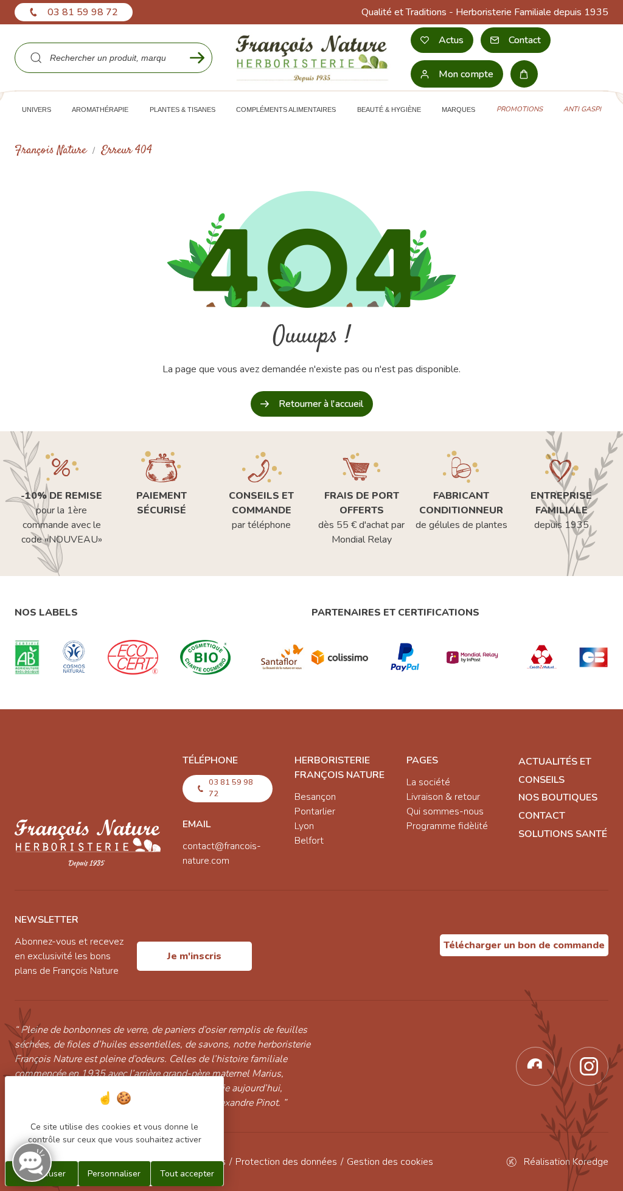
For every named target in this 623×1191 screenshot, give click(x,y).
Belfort (309, 840)
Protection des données (286, 1161)
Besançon (315, 797)
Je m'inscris (194, 956)
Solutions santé (562, 834)
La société (428, 782)
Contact (541, 815)
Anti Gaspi (582, 109)
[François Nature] (311, 57)
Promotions (519, 109)
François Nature (50, 150)
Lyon (304, 826)
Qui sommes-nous (445, 811)
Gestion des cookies (390, 1161)
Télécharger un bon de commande (524, 945)
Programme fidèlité (447, 826)
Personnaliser (114, 1173)
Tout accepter (187, 1173)
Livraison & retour (443, 797)
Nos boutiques (557, 797)
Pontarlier (314, 811)
